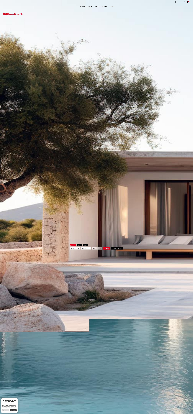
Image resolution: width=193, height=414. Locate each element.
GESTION (90, 6)
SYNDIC (96, 6)
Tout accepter (13, 410)
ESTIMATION (104, 6)
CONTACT (112, 6)
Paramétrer (5, 410)
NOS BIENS (82, 6)
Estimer (85, 245)
